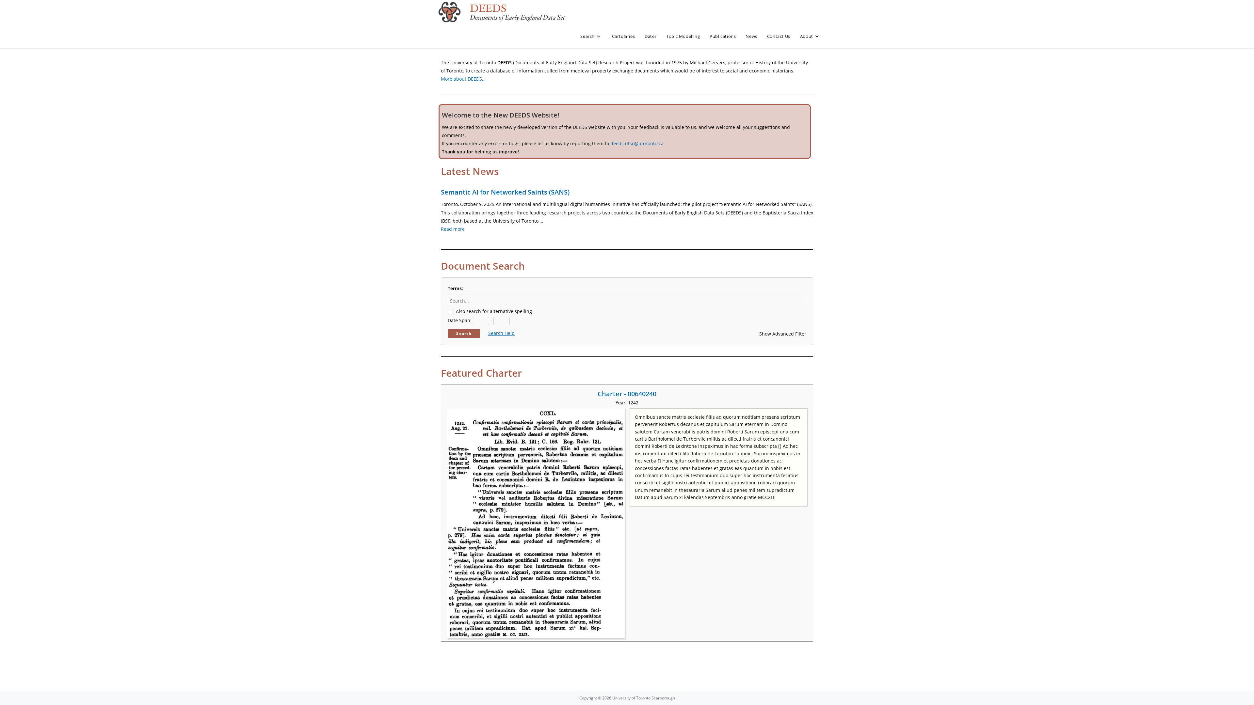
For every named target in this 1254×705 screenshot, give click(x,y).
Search (464, 333)
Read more (453, 229)
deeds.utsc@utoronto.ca (637, 143)
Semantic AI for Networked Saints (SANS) (505, 192)
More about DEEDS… (463, 79)
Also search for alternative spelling (494, 311)
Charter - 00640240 (627, 393)
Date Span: (460, 320)
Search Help (501, 333)
